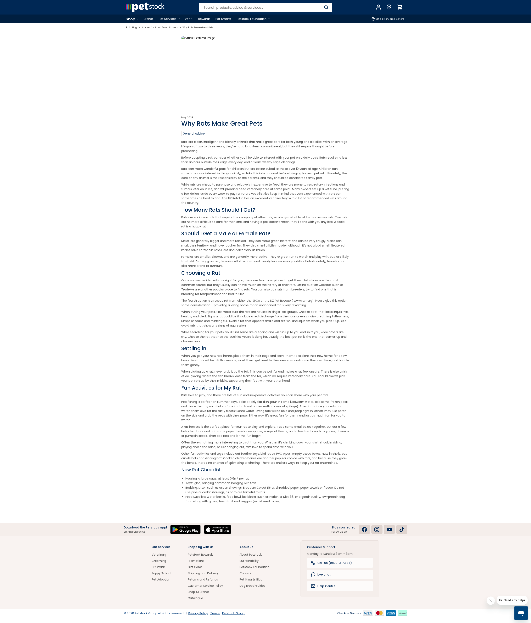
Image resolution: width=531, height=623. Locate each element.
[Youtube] (389, 529)
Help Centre (326, 586)
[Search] (326, 7)
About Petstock (251, 555)
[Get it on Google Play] (185, 529)
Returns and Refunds (203, 579)
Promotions (196, 561)
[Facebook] (364, 529)
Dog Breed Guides (252, 586)
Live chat (324, 574)
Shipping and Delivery (203, 573)
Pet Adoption (161, 579)
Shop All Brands (198, 592)
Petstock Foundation (254, 567)
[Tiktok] (401, 529)
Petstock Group (233, 613)
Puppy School (161, 573)
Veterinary (159, 555)
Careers (245, 573)
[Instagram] (376, 529)
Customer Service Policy (205, 586)
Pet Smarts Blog (251, 579)
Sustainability (249, 561)
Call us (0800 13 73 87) (334, 563)
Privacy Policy (198, 613)
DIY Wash (158, 567)
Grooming (159, 561)
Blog (134, 27)
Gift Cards (195, 567)
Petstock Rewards (200, 555)
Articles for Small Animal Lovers (159, 27)
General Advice (194, 133)
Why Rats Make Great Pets (198, 27)
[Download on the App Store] (217, 529)
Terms (215, 613)
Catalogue (195, 598)
